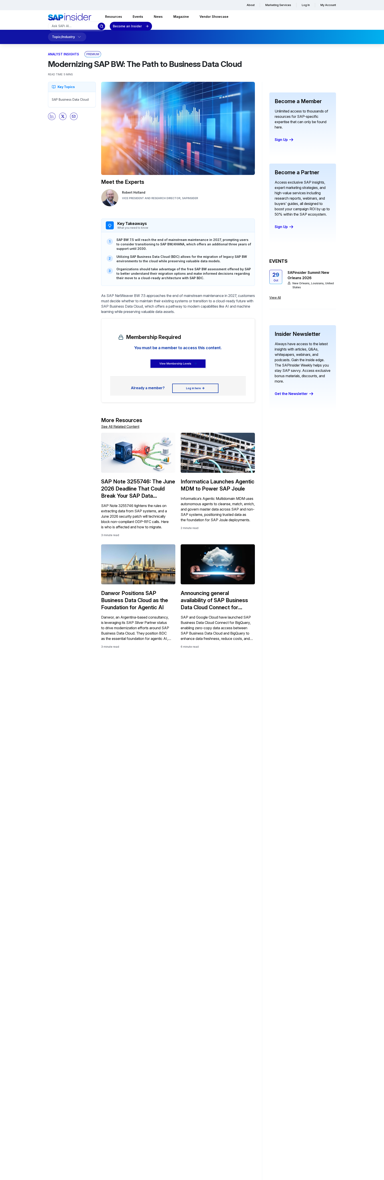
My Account (328, 5)
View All (275, 297)
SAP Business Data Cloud (70, 99)
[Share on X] (63, 116)
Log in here (193, 388)
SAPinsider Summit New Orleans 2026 (308, 275)
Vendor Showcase (214, 16)
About (251, 5)
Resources (113, 16)
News (158, 16)
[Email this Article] (74, 116)
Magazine (181, 16)
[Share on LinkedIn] (52, 116)
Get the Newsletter (291, 393)
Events (138, 16)
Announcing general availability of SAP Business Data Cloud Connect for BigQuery (214, 600)
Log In (306, 5)
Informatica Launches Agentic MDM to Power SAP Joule (217, 485)
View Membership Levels (175, 363)
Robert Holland (133, 192)
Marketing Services (278, 5)
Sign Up (281, 139)
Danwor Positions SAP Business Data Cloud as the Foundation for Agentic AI (134, 600)
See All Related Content (120, 426)
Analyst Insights (63, 54)
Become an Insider (127, 26)
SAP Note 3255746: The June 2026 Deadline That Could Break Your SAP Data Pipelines (138, 488)
